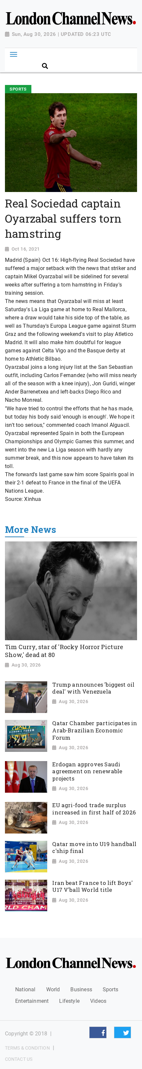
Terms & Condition (27, 1048)
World (53, 989)
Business (81, 989)
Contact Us (18, 1059)
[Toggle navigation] (13, 54)
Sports (110, 989)
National (25, 989)
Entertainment (32, 1001)
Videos (98, 1001)
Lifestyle (69, 1001)
